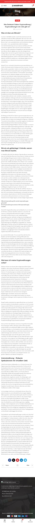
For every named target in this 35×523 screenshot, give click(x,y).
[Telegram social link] (25, 460)
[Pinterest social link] (17, 460)
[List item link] (17, 494)
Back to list (17, 465)
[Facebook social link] (9, 460)
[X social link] (13, 460)
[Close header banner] (33, 1)
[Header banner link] (15, 1)
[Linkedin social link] (21, 460)
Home (16, 14)
